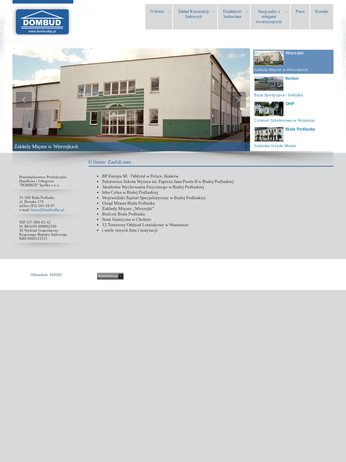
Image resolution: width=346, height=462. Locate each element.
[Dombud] (43, 34)
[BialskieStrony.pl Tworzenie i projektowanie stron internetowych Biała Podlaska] (110, 276)
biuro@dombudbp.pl (47, 210)
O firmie (97, 162)
